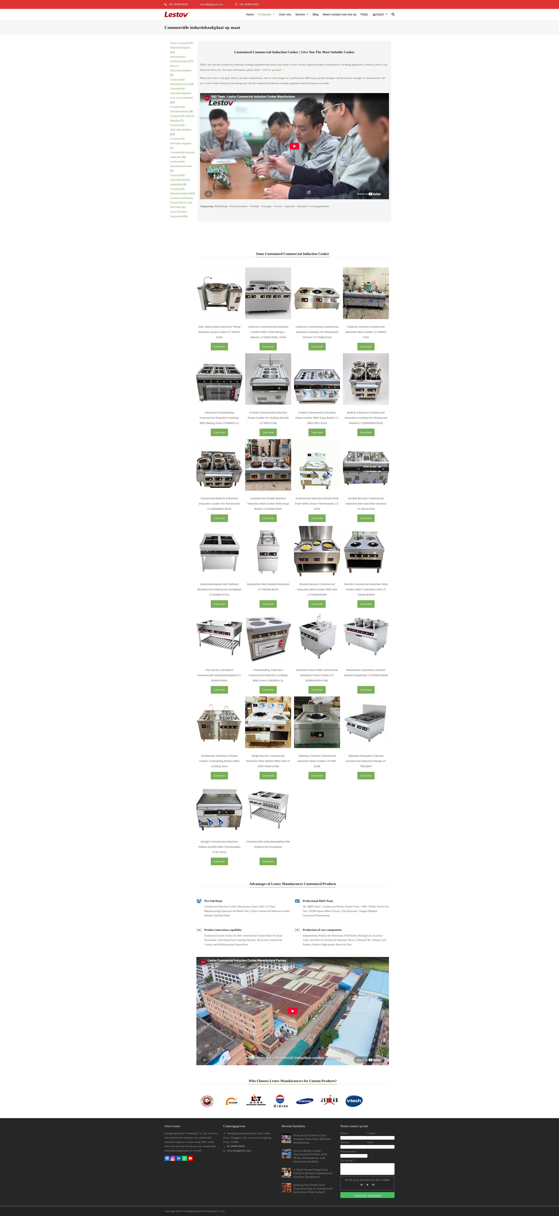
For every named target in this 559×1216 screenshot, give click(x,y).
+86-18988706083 (179, 4)
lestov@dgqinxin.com (212, 4)
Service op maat (272, 69)
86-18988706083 (236, 1146)
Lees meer (219, 346)
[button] (393, 14)
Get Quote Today (377, 237)
